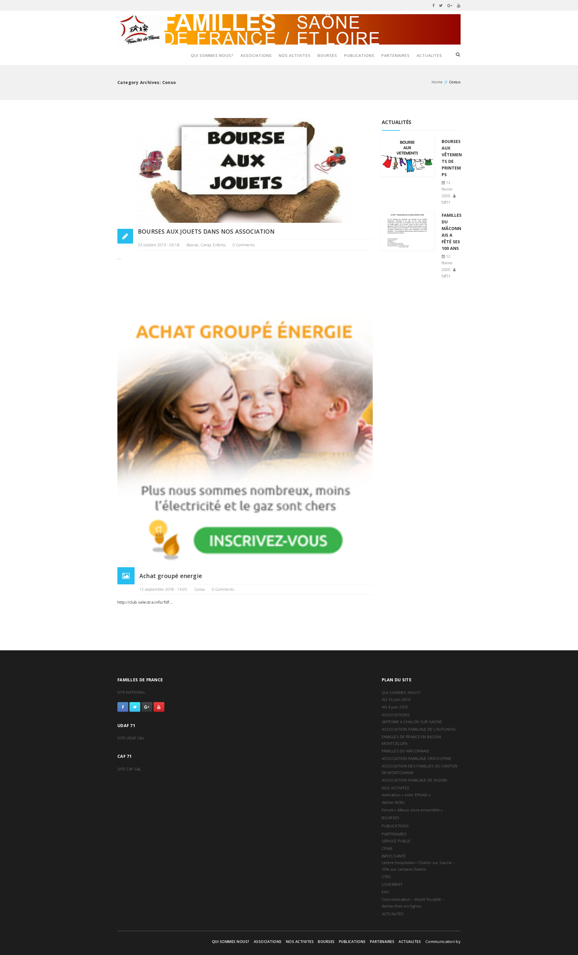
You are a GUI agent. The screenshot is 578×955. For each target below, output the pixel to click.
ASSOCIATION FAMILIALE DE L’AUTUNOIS (419, 729)
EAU (385, 891)
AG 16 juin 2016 (396, 699)
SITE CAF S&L (129, 769)
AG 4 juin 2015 (395, 707)
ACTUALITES (429, 55)
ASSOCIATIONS (256, 55)
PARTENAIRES (395, 55)
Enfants (219, 244)
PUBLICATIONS (359, 55)
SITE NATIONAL (131, 692)
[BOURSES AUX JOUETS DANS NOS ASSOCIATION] (245, 170)
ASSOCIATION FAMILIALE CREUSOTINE (417, 758)
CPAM (387, 848)
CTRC (386, 876)
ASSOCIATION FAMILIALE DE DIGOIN (414, 780)
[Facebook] (433, 5)
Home (437, 82)
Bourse (192, 244)
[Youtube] (459, 5)
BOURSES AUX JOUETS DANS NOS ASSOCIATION (206, 231)
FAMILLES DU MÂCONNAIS (406, 751)
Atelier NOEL (393, 802)
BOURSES (327, 55)
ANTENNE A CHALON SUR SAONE (412, 721)
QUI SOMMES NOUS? (212, 55)
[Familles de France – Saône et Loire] (289, 29)
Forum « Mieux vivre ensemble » (412, 810)
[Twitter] (441, 5)
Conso (205, 244)
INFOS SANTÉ (394, 856)
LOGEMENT (392, 884)
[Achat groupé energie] (245, 439)
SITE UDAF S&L (130, 738)
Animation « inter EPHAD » (406, 795)
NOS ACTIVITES (295, 55)
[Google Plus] (450, 5)
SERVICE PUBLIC (396, 841)
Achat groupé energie (170, 576)
